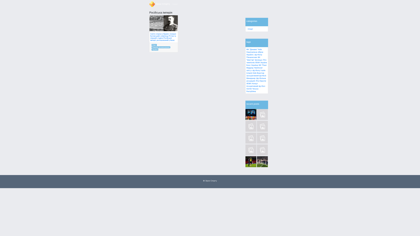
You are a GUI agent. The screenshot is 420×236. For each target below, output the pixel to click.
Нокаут (255, 83)
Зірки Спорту (162, 4)
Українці (254, 65)
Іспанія (249, 73)
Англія (249, 89)
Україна (263, 62)
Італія (263, 70)
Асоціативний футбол (255, 86)
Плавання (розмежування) (161, 47)
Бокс (248, 65)
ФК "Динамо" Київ (254, 49)
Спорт (250, 29)
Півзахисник (251, 57)
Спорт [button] (175, 4)
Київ (254, 73)
